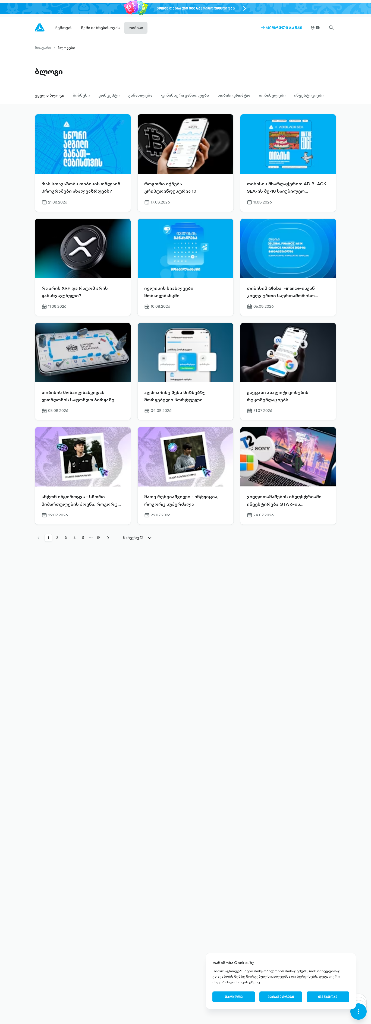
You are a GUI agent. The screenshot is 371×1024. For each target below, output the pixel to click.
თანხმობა (328, 996)
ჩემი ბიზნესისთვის (100, 27)
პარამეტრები (281, 996)
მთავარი (43, 47)
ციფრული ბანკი (281, 27)
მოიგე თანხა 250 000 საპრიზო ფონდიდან (195, 8)
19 (98, 537)
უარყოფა (234, 996)
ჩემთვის (64, 27)
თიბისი (135, 27)
